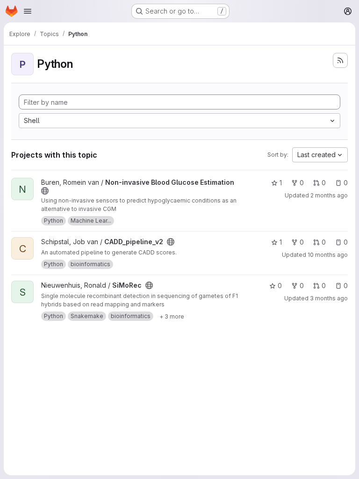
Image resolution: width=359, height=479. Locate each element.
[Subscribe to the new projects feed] (340, 60)
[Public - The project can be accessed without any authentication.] (45, 191)
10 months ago (328, 254)
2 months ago (329, 195)
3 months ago (329, 298)
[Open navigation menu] (27, 11)
